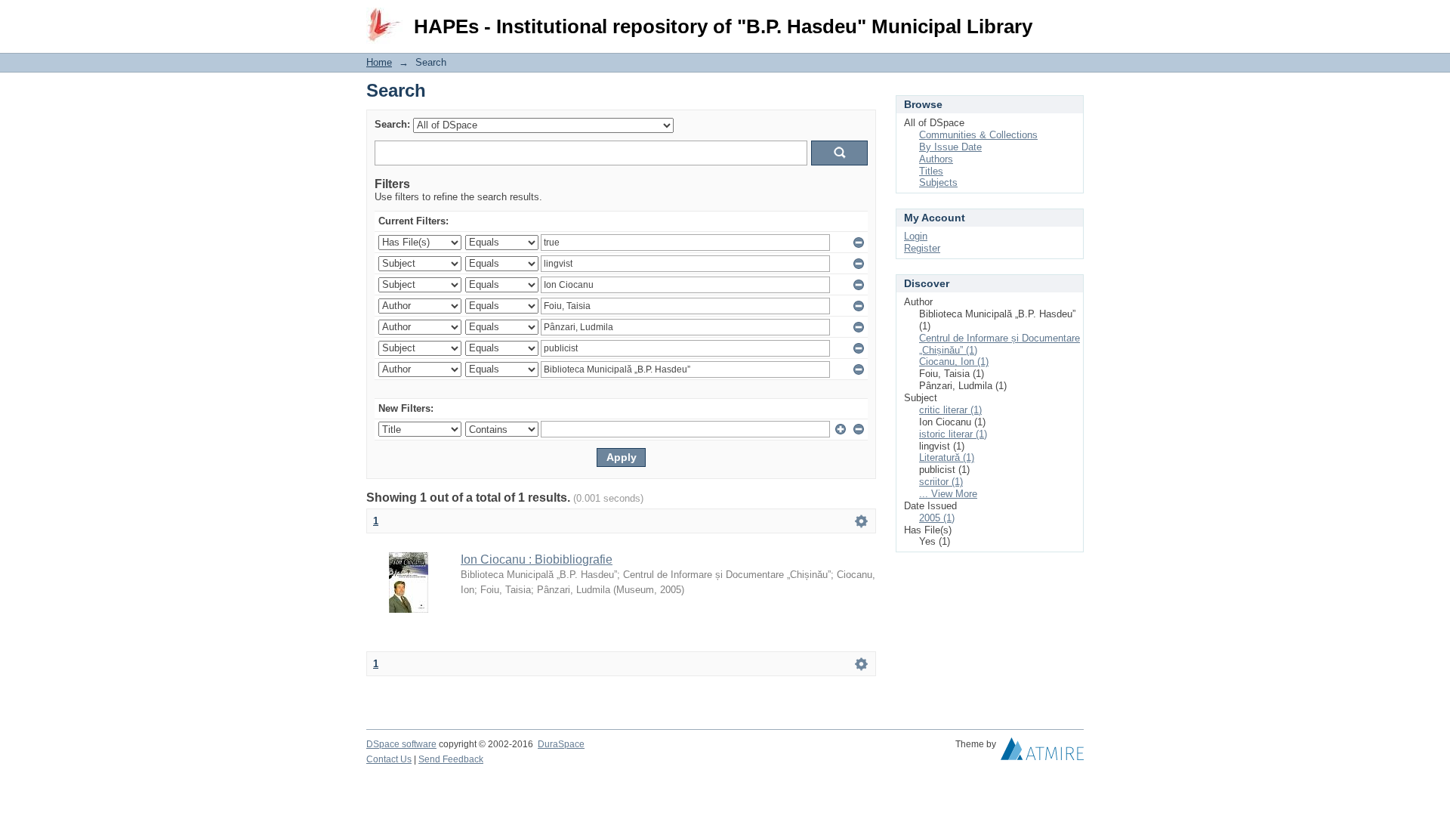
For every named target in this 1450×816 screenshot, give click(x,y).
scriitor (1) (941, 481)
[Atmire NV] (1042, 752)
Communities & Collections (978, 135)
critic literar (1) (950, 410)
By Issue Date (950, 147)
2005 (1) (937, 518)
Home (379, 62)
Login (1072, 18)
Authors (936, 159)
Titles (931, 171)
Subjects (938, 182)
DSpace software (401, 744)
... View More (948, 493)
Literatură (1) (946, 457)
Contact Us (389, 759)
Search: (392, 124)
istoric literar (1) (953, 434)
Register (922, 248)
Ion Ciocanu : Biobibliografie (536, 559)
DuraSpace (561, 744)
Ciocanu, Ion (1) (954, 361)
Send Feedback (450, 759)
